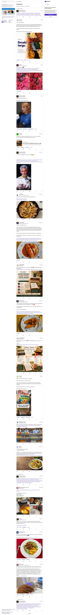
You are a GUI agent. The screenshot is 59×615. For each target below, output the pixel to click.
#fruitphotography (35, 69)
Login (51, 16)
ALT (41, 469)
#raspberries (18, 68)
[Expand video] (28, 126)
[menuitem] (23, 115)
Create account (50, 14)
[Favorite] (29, 17)
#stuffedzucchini (38, 238)
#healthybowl (22, 71)
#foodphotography (19, 238)
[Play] (17, 126)
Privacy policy (4, 610)
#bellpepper (24, 312)
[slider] (23, 125)
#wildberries (29, 68)
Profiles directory (13, 609)
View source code (7, 612)
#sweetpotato (38, 311)
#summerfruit (34, 68)
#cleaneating (30, 70)
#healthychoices (25, 70)
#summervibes (18, 69)
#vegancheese (27, 239)
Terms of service (8, 610)
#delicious (22, 69)
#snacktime (18, 71)
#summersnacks (27, 71)
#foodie (17, 240)
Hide (41, 33)
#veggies (31, 239)
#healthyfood (27, 69)
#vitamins (30, 69)
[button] (23, 115)
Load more (29, 613)
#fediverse (36, 240)
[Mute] (19, 126)
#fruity (34, 70)
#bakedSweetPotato (19, 312)
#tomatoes (29, 240)
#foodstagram (21, 240)
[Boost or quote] (23, 17)
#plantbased (34, 238)
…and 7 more (30, 147)
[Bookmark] (35, 17)
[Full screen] (30, 126)
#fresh (36, 70)
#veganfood (26, 238)
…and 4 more (28, 527)
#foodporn (30, 238)
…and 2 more (32, 417)
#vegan (23, 238)
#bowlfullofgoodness (19, 70)
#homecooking (35, 239)
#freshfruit (37, 68)
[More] (42, 17)
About (7, 609)
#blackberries (23, 68)
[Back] (17, 2)
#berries (26, 68)
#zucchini (17, 239)
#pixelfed (32, 240)
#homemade (39, 239)
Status (9, 609)
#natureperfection (39, 70)
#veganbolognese (22, 239)
